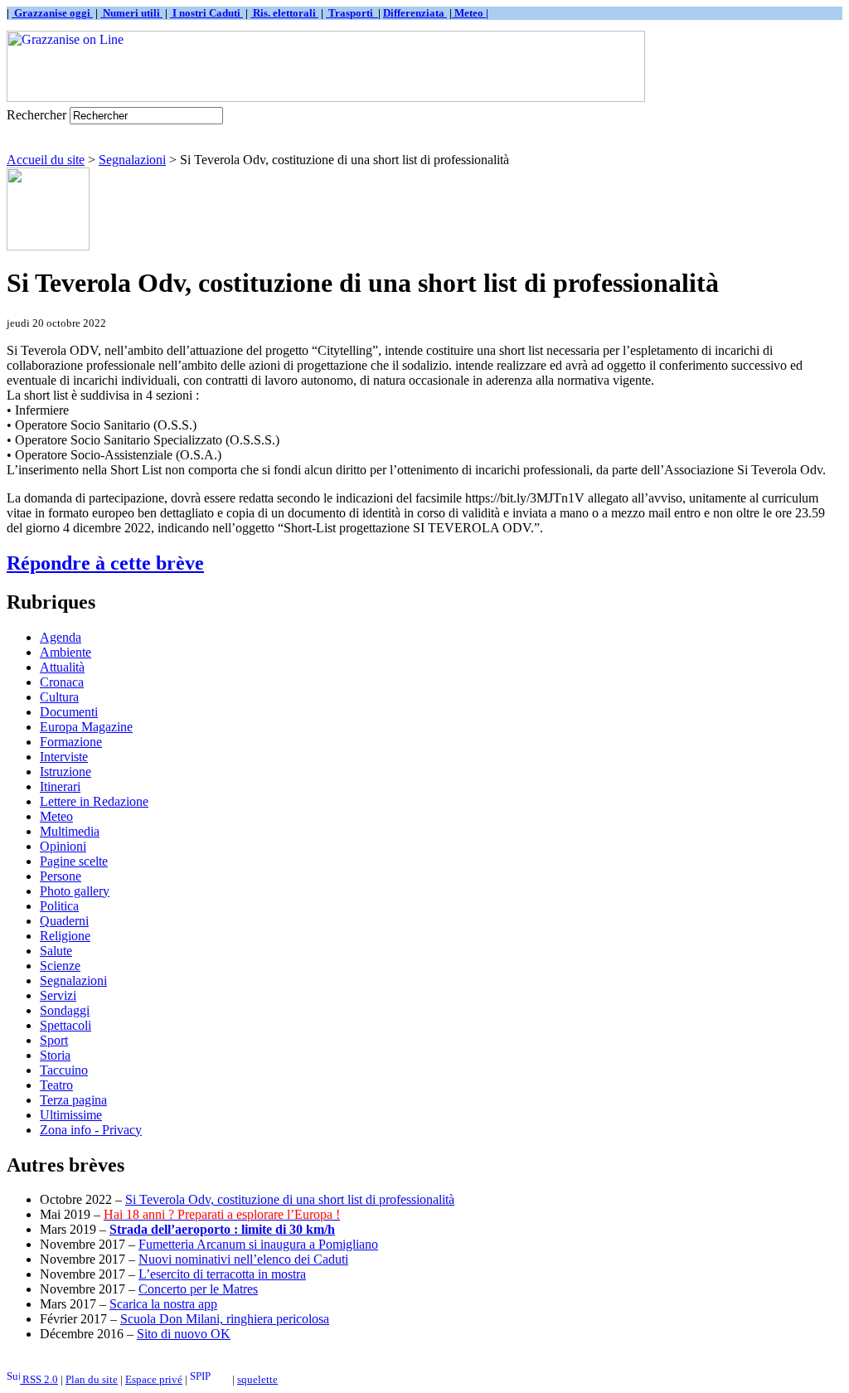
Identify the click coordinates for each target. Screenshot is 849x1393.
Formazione (71, 742)
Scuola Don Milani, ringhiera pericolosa (224, 1319)
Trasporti (352, 13)
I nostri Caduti (206, 13)
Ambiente (65, 652)
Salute (56, 951)
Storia (55, 1055)
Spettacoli (65, 1025)
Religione (65, 936)
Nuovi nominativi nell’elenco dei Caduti (243, 1259)
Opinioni (63, 846)
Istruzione (65, 771)
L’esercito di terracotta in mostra (222, 1274)
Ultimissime (71, 1115)
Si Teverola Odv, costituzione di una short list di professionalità (289, 1199)
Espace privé (153, 1379)
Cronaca (62, 682)
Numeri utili (131, 13)
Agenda (60, 637)
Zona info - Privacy (91, 1130)
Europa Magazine (86, 727)
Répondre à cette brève (105, 563)
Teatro (56, 1085)
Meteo (56, 816)
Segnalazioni (132, 160)
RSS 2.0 (39, 1379)
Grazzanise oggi (52, 13)
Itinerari (60, 786)
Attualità (62, 667)
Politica (59, 906)
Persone (60, 876)
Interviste (64, 757)
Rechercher (36, 115)
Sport (54, 1040)
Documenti (69, 712)
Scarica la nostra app (163, 1304)
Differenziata (415, 13)
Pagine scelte (74, 861)
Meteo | (470, 13)
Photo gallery (74, 891)
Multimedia (69, 831)
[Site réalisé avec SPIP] (210, 1379)
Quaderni (64, 921)
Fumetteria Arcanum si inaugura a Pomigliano (258, 1244)
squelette (257, 1379)
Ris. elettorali (284, 13)
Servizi (58, 995)
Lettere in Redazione (94, 801)
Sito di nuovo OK (183, 1334)
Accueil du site (46, 160)
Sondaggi (65, 1010)
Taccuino (64, 1070)
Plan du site (91, 1379)
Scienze (60, 966)
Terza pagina (73, 1100)
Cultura (59, 697)
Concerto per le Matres (198, 1289)
